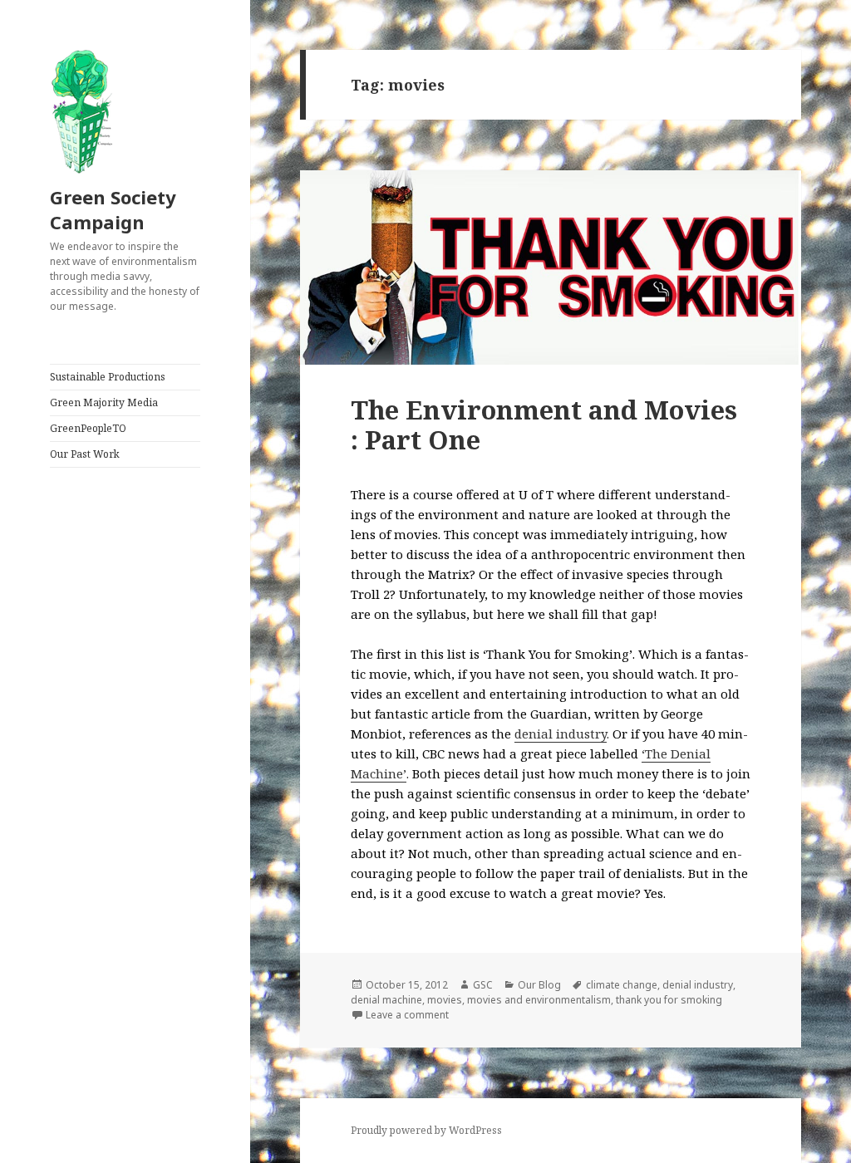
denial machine (386, 1000)
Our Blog (539, 985)
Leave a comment (407, 1015)
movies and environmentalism (539, 1000)
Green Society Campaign (113, 209)
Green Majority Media (104, 402)
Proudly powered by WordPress (426, 1130)
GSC (483, 985)
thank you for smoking (669, 1000)
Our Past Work (85, 454)
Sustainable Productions (107, 377)
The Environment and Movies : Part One (544, 424)
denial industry (560, 733)
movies (444, 1000)
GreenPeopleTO (88, 428)
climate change (621, 985)
